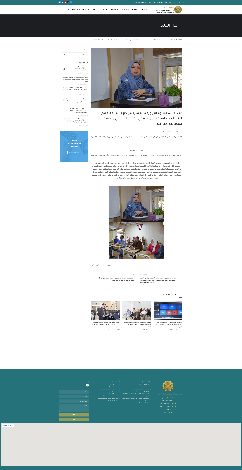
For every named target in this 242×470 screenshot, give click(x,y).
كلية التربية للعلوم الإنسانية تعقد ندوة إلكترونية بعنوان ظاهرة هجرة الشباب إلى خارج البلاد (168, 325)
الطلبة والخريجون (101, 9)
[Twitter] (71, 2)
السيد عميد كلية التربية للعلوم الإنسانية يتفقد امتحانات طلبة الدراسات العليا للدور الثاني (106, 325)
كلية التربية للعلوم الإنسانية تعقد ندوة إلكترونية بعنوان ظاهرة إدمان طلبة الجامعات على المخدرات (76, 121)
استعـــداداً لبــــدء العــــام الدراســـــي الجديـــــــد (75, 110)
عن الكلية (116, 9)
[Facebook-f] (62, 2)
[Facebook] (103, 265)
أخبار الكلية (172, 40)
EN (68, 9)
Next (74, 414)
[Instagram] (68, 2)
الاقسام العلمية (130, 9)
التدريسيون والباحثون (81, 9)
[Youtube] (65, 2)
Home (180, 40)
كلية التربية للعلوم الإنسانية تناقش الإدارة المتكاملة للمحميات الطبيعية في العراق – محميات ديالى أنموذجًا (75, 100)
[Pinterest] (92, 265)
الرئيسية (144, 9)
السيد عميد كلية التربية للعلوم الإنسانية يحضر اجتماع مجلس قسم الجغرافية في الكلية (137, 325)
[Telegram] (59, 2)
